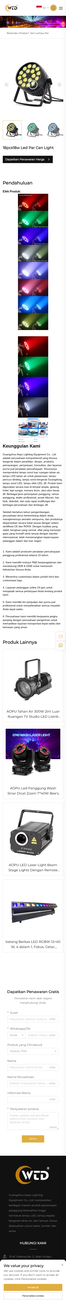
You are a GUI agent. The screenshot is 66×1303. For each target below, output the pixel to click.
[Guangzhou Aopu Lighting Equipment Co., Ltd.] (11, 7)
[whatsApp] (60, 645)
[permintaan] (60, 636)
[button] (6, 84)
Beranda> (12, 33)
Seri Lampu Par (39, 33)
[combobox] (16, 1035)
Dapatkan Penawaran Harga (24, 159)
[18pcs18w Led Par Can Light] (33, 84)
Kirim (33, 1138)
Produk (23, 33)
